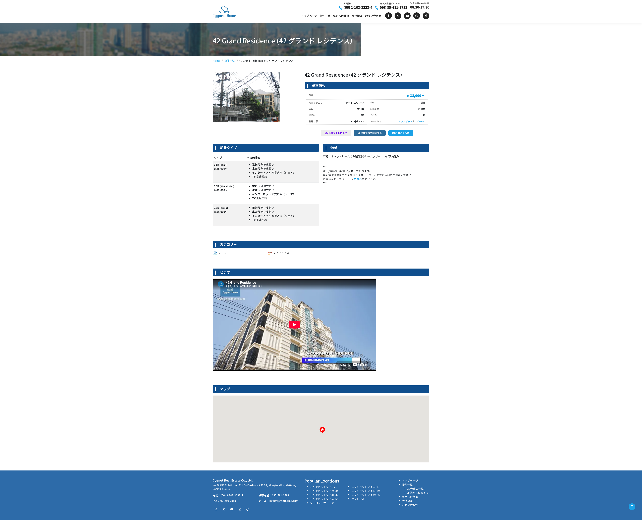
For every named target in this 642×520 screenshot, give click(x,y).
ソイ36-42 (419, 121)
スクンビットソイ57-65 (324, 499)
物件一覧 (325, 16)
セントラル (358, 499)
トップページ (309, 16)
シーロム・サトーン (322, 503)
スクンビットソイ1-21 (323, 487)
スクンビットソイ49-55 (365, 495)
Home (216, 61)
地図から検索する (418, 493)
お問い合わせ (373, 16)
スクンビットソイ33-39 (365, 491)
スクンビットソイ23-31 (365, 487)
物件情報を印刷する (371, 133)
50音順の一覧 (415, 489)
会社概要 (357, 16)
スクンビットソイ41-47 (324, 495)
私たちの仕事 (341, 16)
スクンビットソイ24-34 (324, 491)
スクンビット (405, 121)
